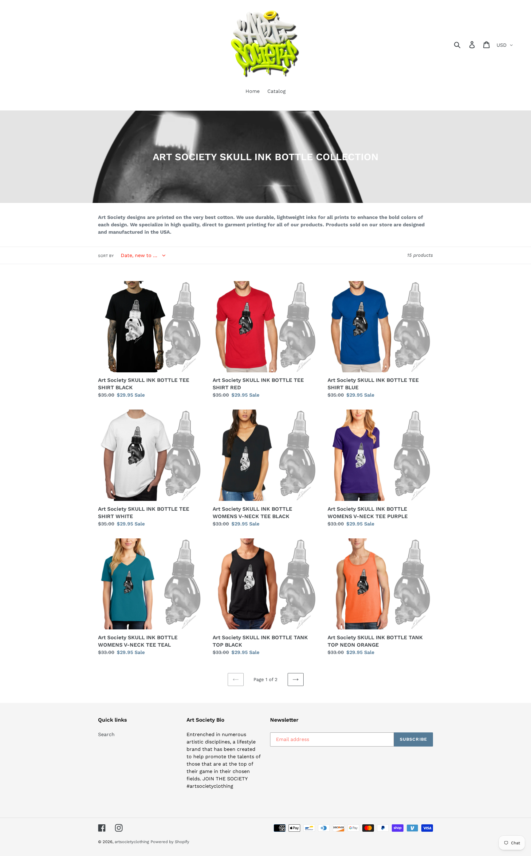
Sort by (106, 256)
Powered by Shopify (170, 841)
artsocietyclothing (132, 841)
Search (106, 734)
